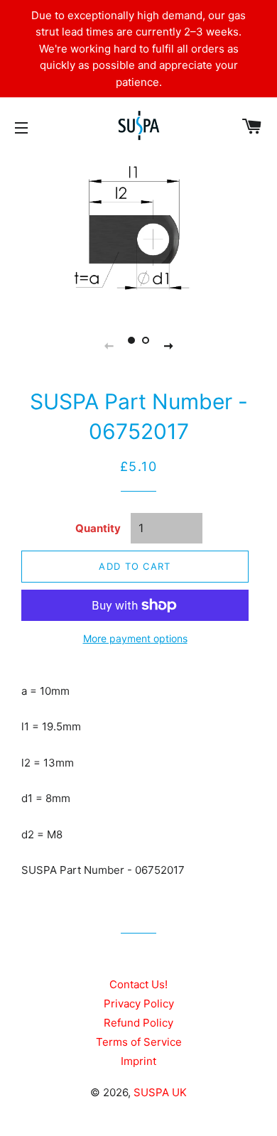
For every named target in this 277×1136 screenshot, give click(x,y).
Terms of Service (139, 1042)
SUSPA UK (160, 1092)
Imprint (138, 1061)
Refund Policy (138, 1022)
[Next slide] (168, 345)
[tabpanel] (138, 233)
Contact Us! (138, 984)
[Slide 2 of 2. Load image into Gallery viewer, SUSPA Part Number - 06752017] (145, 340)
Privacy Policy (139, 1003)
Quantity (98, 528)
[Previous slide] (108, 345)
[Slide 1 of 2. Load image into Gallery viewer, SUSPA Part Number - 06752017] (131, 340)
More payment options (135, 638)
